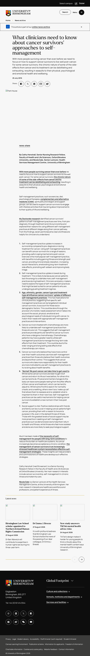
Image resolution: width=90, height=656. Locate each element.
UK (76, 3)
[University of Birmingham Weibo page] (16, 622)
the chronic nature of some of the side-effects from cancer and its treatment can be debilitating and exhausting (45, 179)
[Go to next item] (81, 559)
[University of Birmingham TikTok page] (8, 622)
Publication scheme (36, 644)
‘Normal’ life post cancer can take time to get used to (45, 371)
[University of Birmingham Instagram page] (8, 613)
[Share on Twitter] (27, 84)
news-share (24, 145)
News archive (20, 20)
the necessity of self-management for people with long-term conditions (42, 437)
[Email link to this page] (41, 84)
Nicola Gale (24, 482)
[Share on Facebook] (21, 84)
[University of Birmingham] (18, 12)
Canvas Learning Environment (17, 644)
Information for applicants (54, 644)
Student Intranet (70, 639)
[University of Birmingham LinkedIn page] (16, 613)
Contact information (66, 649)
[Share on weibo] (47, 84)
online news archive (41, 27)
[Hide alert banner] (81, 27)
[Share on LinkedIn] (34, 84)
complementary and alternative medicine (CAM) (44, 200)
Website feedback (50, 649)
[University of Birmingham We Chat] (23, 622)
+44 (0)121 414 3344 (17, 603)
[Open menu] (81, 12)
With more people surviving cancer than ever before (42, 171)
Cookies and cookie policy (33, 649)
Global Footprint (57, 580)
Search (65, 12)
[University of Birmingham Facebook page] (31, 613)
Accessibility (34, 639)
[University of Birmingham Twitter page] (23, 613)
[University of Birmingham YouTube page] (31, 622)
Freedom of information (74, 644)
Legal (14, 639)
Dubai (81, 3)
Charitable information (14, 649)
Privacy (8, 639)
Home (8, 20)
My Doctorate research (29, 218)
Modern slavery (23, 639)
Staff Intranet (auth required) (51, 639)
